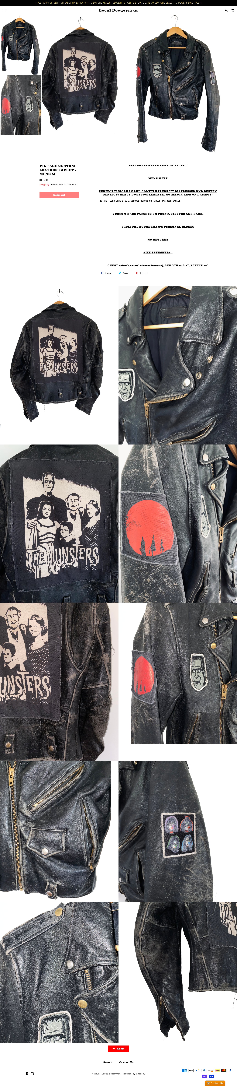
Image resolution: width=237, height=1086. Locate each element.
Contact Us (126, 1062)
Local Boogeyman (118, 10)
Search (107, 1062)
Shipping (44, 184)
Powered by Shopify (134, 1074)
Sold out (59, 195)
